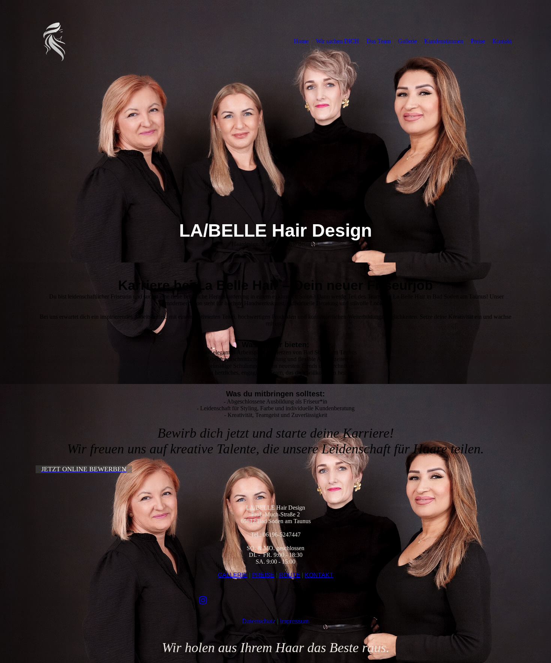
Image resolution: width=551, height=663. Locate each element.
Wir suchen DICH (337, 41)
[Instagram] (203, 600)
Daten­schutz (259, 621)
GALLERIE (232, 575)
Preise (478, 41)
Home (301, 41)
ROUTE (289, 575)
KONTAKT (319, 575)
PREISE (263, 575)
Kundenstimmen (443, 41)
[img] (97, 41)
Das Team (379, 41)
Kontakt (502, 41)
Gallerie (407, 41)
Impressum (294, 621)
